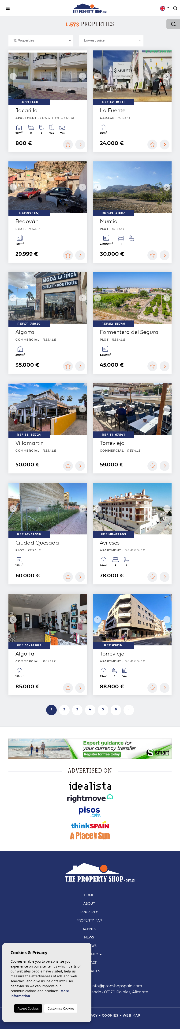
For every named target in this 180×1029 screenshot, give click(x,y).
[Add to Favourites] (68, 144)
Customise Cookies (61, 1008)
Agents (89, 929)
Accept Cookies (28, 1008)
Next (82, 76)
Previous (13, 76)
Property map (89, 920)
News (89, 937)
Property (89, 912)
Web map (131, 1016)
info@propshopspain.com (112, 986)
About (89, 904)
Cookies (110, 1016)
